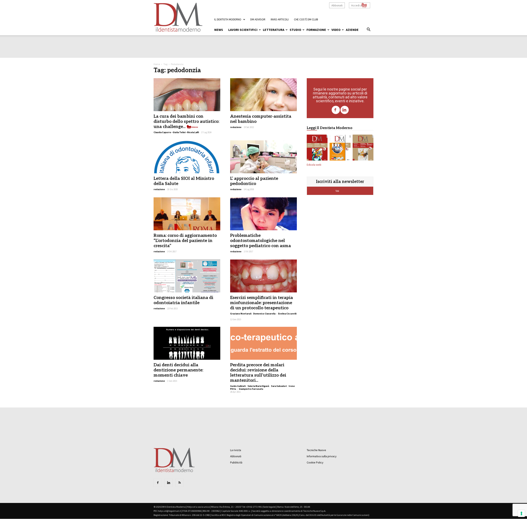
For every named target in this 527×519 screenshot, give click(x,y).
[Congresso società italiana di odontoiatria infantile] (187, 276)
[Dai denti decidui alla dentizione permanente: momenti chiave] (187, 343)
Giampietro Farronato (251, 389)
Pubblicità (236, 462)
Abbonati (337, 5)
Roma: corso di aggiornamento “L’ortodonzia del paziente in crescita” (185, 240)
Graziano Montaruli (240, 313)
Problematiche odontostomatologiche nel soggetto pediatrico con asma (260, 240)
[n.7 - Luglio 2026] (317, 148)
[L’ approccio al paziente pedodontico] (263, 156)
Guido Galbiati (238, 386)
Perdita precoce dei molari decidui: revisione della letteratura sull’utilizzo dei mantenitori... (258, 372)
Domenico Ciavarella (264, 313)
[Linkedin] (344, 110)
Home (157, 64)
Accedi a (356, 5)
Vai (338, 191)
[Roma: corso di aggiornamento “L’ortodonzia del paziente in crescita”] (187, 213)
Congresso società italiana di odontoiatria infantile (183, 300)
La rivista (235, 450)
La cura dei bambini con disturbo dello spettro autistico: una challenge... (186, 121)
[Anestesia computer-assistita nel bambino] (263, 94)
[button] (368, 30)
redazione (235, 127)
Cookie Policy (315, 462)
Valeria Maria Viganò (258, 386)
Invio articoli (280, 19)
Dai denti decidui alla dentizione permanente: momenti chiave (178, 370)
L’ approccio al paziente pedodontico (254, 181)
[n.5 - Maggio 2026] (363, 148)
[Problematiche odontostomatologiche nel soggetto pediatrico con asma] (263, 213)
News (218, 30)
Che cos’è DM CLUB (306, 19)
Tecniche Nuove (316, 450)
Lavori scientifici (243, 30)
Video (335, 30)
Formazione (316, 30)
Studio (295, 30)
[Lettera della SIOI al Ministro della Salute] (187, 156)
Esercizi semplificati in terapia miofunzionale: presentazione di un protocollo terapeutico (261, 303)
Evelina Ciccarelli (287, 313)
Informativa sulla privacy (322, 456)
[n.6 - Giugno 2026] (340, 148)
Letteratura (273, 30)
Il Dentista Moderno (227, 19)
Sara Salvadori (279, 386)
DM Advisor (257, 19)
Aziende (352, 30)
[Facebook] (336, 110)
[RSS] (179, 483)
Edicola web (314, 164)
